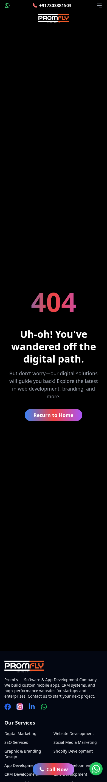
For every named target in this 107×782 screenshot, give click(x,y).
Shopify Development (73, 751)
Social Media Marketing (75, 742)
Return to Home (53, 415)
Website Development (74, 733)
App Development (20, 765)
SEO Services (16, 742)
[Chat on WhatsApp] (96, 768)
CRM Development (21, 774)
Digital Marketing (20, 733)
